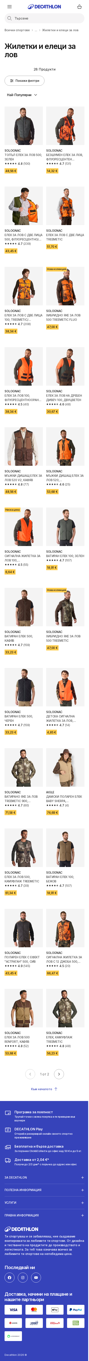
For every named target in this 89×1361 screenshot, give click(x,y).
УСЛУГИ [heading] (10, 1187)
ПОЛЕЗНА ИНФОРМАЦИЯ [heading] (23, 1175)
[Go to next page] (59, 1074)
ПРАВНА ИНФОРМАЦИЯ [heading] (22, 1200)
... (36, 30)
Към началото (41, 1089)
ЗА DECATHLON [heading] (16, 1162)
